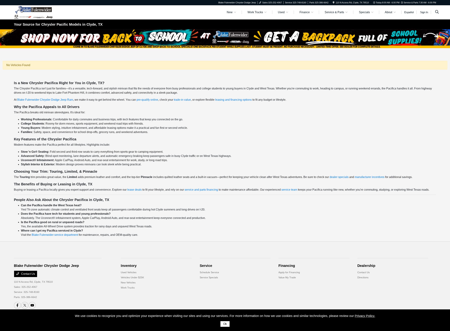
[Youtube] (32, 305)
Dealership (366, 266)
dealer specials (339, 177)
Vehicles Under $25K (132, 277)
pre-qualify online (147, 99)
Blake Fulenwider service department (55, 234)
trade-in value (182, 99)
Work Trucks (128, 287)
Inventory (129, 266)
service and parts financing (201, 189)
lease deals (134, 189)
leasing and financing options (233, 99)
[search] (437, 12)
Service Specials (209, 277)
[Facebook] (17, 305)
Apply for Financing (289, 272)
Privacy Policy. (365, 316)
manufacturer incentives (369, 177)
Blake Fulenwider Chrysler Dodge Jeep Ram (45, 99)
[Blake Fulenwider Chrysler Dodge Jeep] (33, 12)
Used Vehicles (128, 272)
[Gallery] (225, 38)
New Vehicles (128, 282)
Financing (286, 266)
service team (289, 189)
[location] (333, 2)
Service (206, 266)
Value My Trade (287, 277)
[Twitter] (24, 305)
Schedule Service (209, 272)
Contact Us (27, 273)
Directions (362, 277)
